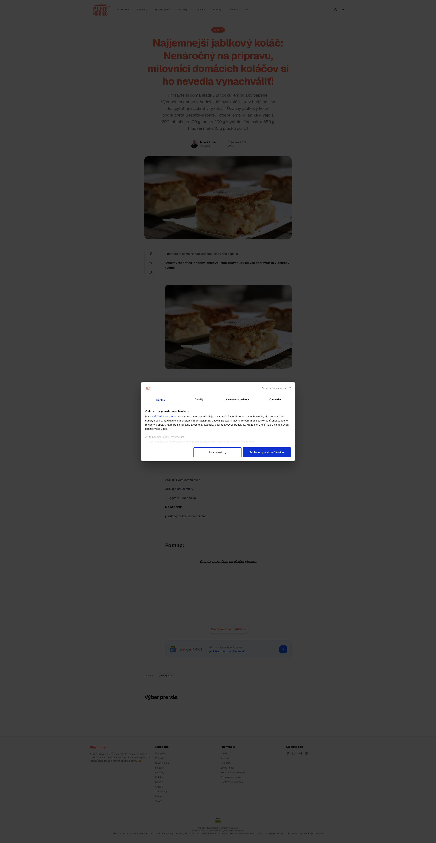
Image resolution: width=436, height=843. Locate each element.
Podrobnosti (215, 452)
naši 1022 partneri (163, 416)
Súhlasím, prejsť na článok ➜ (266, 452)
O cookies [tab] (275, 399)
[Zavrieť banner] (276, 388)
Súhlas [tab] (160, 399)
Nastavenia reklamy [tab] (237, 399)
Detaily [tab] (199, 399)
